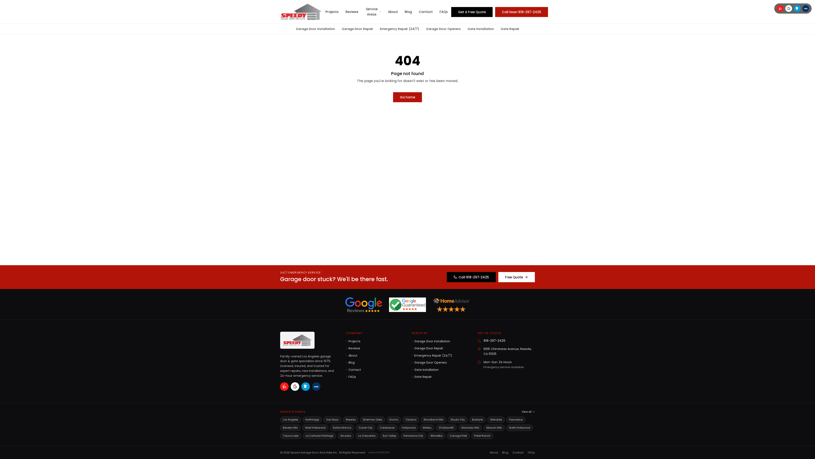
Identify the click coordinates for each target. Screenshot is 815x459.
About (393, 12)
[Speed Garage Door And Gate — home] (301, 11)
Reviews (352, 12)
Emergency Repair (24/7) (399, 29)
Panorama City (413, 436)
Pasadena (516, 419)
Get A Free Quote (472, 12)
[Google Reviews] (788, 8)
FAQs (444, 12)
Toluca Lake (290, 436)
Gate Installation (481, 29)
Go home (407, 97)
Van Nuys (332, 419)
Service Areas (372, 12)
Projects (332, 12)
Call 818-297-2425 (474, 277)
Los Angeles (290, 419)
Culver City (365, 427)
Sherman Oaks (372, 419)
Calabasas (387, 427)
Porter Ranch (482, 436)
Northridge (312, 419)
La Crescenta (366, 436)
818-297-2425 (494, 341)
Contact (426, 12)
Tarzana (410, 419)
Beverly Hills (290, 427)
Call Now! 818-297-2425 (521, 12)
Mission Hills (494, 427)
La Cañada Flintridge (319, 436)
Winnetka (436, 436)
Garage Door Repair (357, 29)
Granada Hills (470, 427)
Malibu (427, 427)
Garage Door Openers (443, 29)
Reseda (351, 419)
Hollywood (409, 427)
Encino (393, 419)
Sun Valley (389, 436)
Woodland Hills (433, 419)
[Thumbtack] (797, 8)
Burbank (477, 419)
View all (526, 412)
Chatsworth (446, 427)
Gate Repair (510, 29)
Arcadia (345, 436)
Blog (408, 12)
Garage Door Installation (315, 29)
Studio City (458, 419)
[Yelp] (780, 8)
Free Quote (514, 277)
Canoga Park (458, 436)
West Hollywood (315, 427)
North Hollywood (519, 427)
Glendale (496, 419)
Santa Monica (342, 427)
